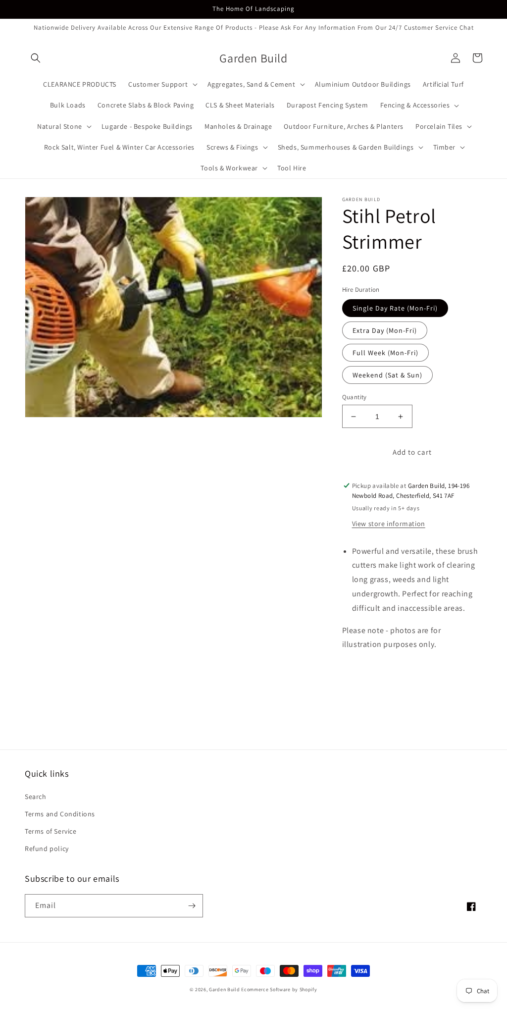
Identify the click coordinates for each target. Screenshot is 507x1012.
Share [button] (363, 670)
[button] (36, 58)
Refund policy (47, 848)
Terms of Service (51, 831)
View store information (388, 523)
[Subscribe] (192, 905)
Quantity (354, 397)
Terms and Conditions (60, 813)
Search (36, 796)
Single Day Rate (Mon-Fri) (395, 308)
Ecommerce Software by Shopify (279, 989)
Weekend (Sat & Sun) (387, 375)
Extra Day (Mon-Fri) (385, 330)
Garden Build (225, 989)
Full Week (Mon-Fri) (385, 352)
